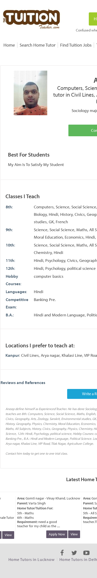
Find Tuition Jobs (76, 45)
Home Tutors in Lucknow (31, 559)
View (6, 535)
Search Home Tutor (37, 45)
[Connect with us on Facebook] (62, 557)
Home (9, 45)
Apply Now (55, 534)
